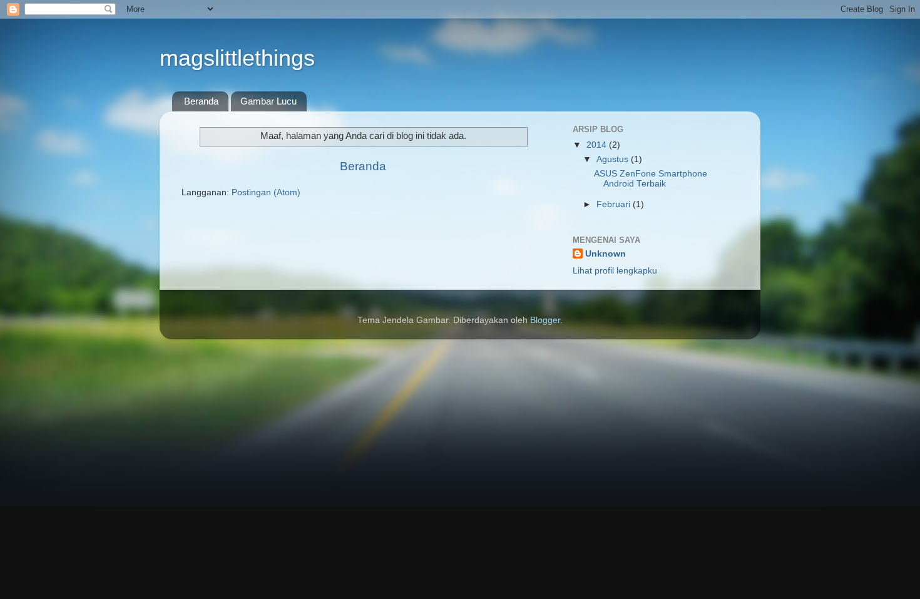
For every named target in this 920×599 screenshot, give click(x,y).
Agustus (613, 159)
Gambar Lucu (268, 101)
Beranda (201, 101)
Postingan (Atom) (266, 192)
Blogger (545, 320)
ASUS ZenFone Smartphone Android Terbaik (650, 178)
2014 (597, 145)
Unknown (605, 254)
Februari (614, 204)
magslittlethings (237, 58)
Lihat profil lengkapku (615, 270)
